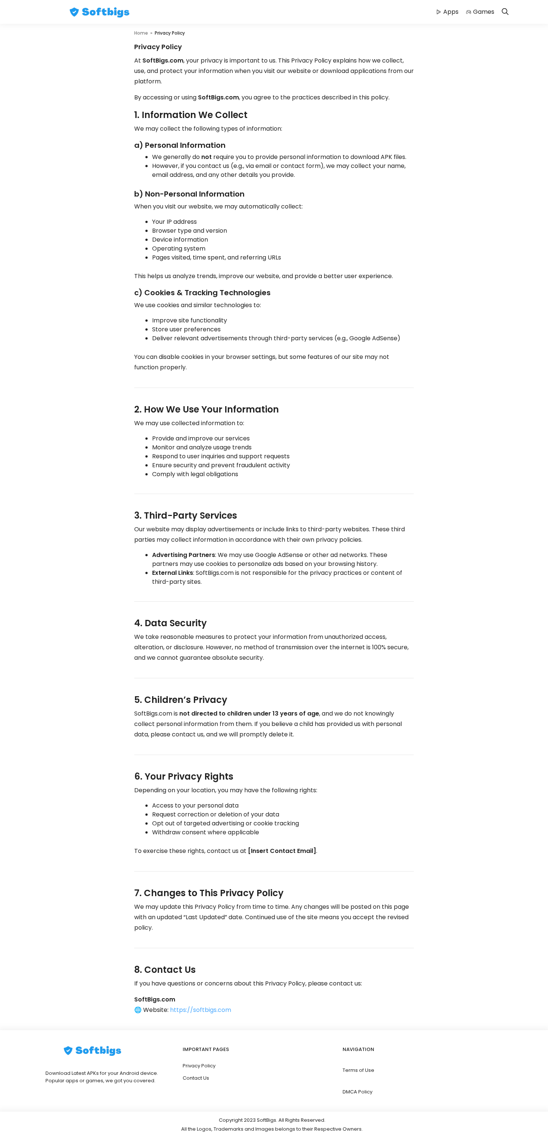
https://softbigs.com (200, 1010)
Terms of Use (358, 1070)
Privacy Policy (199, 1065)
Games (483, 11)
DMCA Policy (357, 1091)
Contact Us (196, 1078)
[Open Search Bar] (505, 12)
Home (141, 33)
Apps (451, 11)
